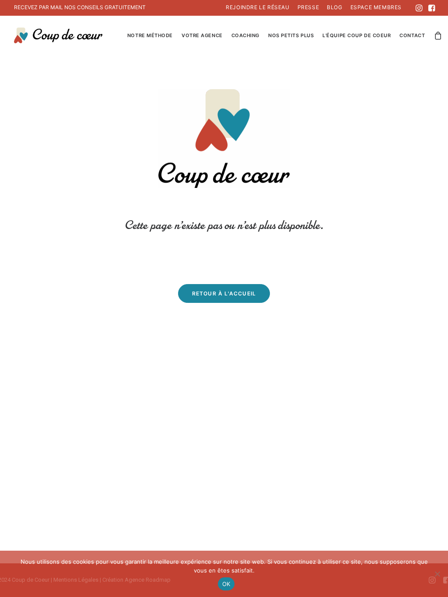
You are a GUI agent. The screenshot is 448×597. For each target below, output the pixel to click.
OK (226, 583)
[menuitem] (257, 7)
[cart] (438, 35)
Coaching (245, 35)
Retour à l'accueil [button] (224, 293)
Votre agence (202, 35)
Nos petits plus (291, 35)
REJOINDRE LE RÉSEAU (257, 7)
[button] (419, 8)
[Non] (437, 573)
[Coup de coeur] (58, 35)
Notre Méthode (150, 35)
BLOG (334, 7)
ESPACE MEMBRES (376, 7)
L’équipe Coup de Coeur (356, 35)
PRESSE (308, 7)
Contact (412, 35)
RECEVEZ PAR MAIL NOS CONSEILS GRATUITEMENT (80, 7)
